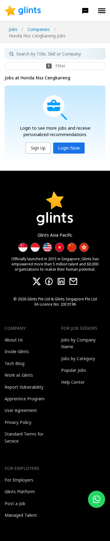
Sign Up (38, 148)
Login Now (69, 148)
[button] (85, 10)
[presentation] (23, 10)
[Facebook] (48, 281)
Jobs (13, 29)
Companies (39, 29)
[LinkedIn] (61, 281)
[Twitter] (36, 281)
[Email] (73, 281)
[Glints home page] (23, 10)
